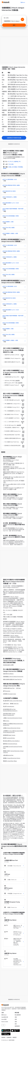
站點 (16, 1021)
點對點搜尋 (17, 1026)
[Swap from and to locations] (22, 19)
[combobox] (14, 18)
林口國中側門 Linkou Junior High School (12, 700)
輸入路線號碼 (18, 1014)
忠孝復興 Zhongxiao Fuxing (9, 693)
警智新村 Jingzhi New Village (10, 761)
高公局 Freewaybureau (8, 706)
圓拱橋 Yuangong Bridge (9, 738)
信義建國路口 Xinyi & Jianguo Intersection (13, 676)
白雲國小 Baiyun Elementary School (11, 728)
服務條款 (3, 1037)
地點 (16, 1017)
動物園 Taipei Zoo (14, 703)
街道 (16, 1019)
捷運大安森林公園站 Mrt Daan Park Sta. (12, 679)
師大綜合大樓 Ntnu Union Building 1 (11, 740)
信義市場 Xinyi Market (8, 673)
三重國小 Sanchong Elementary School (12, 718)
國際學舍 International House (10, 743)
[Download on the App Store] (15, 1030)
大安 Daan (18, 688)
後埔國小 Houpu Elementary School (11, 758)
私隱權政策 (9, 1037)
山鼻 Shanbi (6, 703)
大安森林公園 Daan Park (9, 688)
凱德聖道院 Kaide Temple (9, 735)
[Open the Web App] (5, 1034)
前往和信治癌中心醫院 (8, 665)
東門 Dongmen (6, 691)
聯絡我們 (15, 1037)
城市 (16, 1023)
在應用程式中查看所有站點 (14, 138)
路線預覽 (22, 355)
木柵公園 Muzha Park (8, 755)
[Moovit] (5, 2)
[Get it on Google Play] (5, 1030)
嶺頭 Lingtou (6, 720)
